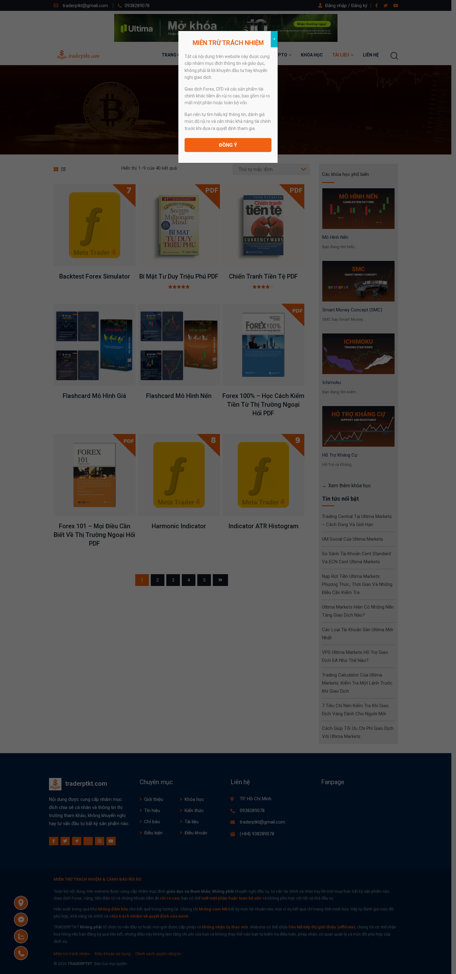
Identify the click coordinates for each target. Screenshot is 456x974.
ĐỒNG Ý (228, 145)
